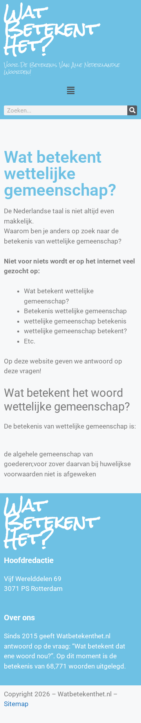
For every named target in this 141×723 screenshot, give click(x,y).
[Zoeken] (132, 110)
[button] (70, 90)
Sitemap (16, 704)
